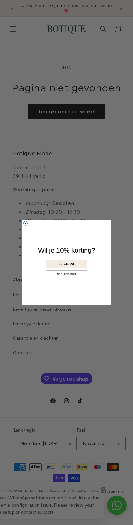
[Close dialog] (25, 223)
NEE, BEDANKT (66, 274)
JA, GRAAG (67, 264)
